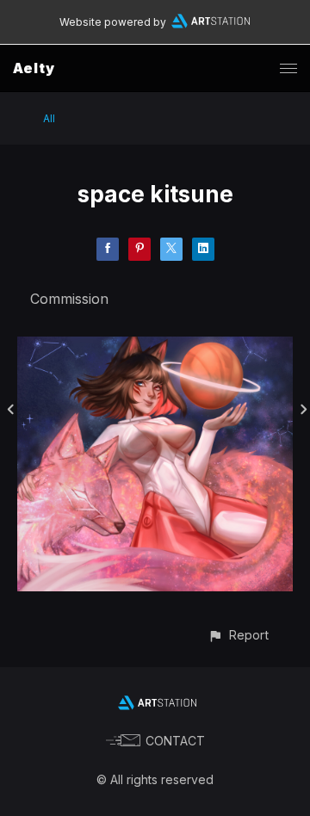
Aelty (34, 68)
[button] (238, 634)
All (49, 118)
